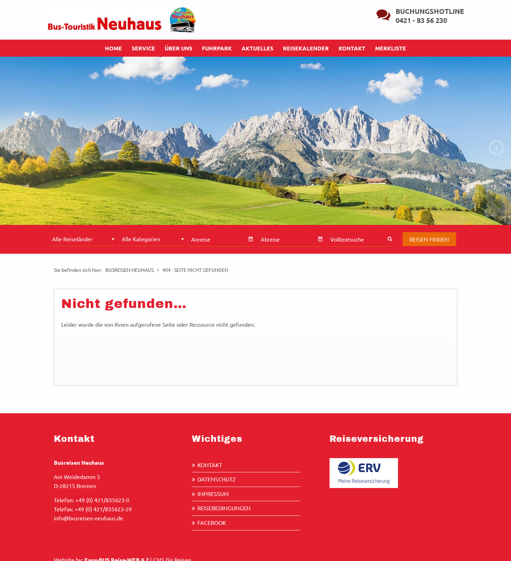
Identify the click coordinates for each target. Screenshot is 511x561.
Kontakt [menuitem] (352, 48)
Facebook (211, 522)
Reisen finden (429, 239)
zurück (15, 148)
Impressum (213, 493)
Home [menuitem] (113, 48)
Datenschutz (216, 478)
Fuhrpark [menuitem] (217, 48)
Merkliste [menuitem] (390, 48)
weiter (496, 148)
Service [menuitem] (143, 48)
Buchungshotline (430, 11)
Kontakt (209, 464)
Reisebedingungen (224, 507)
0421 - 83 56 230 (421, 20)
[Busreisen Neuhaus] (121, 18)
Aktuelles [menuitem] (257, 48)
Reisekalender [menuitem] (306, 48)
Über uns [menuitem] (178, 48)
